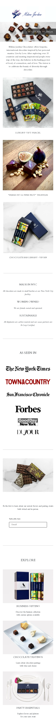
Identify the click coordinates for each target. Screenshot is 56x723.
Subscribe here (15, 519)
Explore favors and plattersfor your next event (28, 715)
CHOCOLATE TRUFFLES (39, 31)
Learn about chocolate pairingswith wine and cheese (28, 664)
